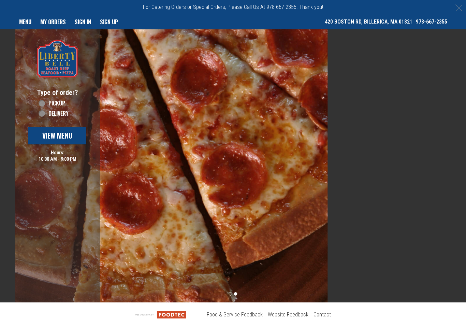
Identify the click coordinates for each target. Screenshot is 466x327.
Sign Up (109, 22)
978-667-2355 (431, 21)
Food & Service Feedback (235, 314)
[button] (57, 59)
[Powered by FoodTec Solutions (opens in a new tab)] (160, 314)
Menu (25, 22)
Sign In (83, 22)
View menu (57, 135)
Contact (322, 314)
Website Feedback (288, 314)
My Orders (53, 22)
